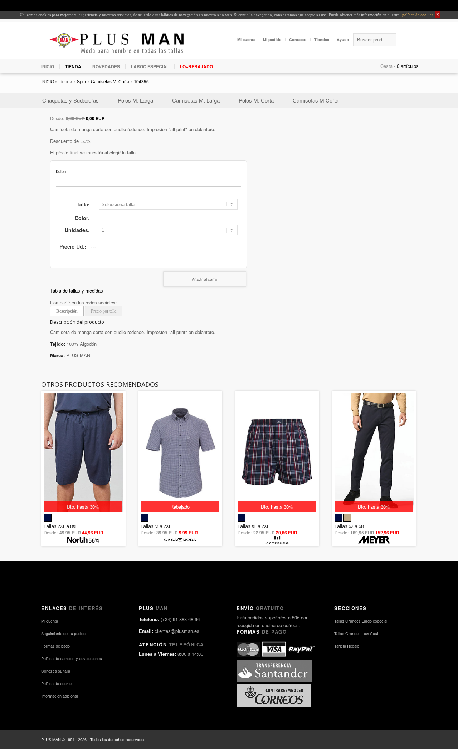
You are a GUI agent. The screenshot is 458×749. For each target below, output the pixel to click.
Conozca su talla (55, 671)
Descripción (67, 311)
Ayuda (343, 39)
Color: (82, 217)
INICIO (47, 66)
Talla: (83, 204)
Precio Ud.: (72, 246)
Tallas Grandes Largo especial (360, 621)
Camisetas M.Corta (315, 100)
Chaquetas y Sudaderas (70, 100)
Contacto (298, 39)
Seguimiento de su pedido (63, 633)
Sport (82, 81)
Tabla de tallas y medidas (76, 290)
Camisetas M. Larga (196, 100)
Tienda (65, 81)
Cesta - (387, 66)
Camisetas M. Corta (110, 81)
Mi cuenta (246, 39)
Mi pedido (272, 39)
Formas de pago (55, 646)
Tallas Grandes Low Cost (356, 633)
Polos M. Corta (256, 100)
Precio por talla (103, 311)
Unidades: (77, 230)
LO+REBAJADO (196, 66)
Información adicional (59, 696)
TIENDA (73, 66)
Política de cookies (57, 683)
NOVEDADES (106, 66)
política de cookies (417, 15)
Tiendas (321, 39)
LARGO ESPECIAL (150, 66)
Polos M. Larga (135, 100)
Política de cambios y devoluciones (71, 658)
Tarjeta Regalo (346, 646)
